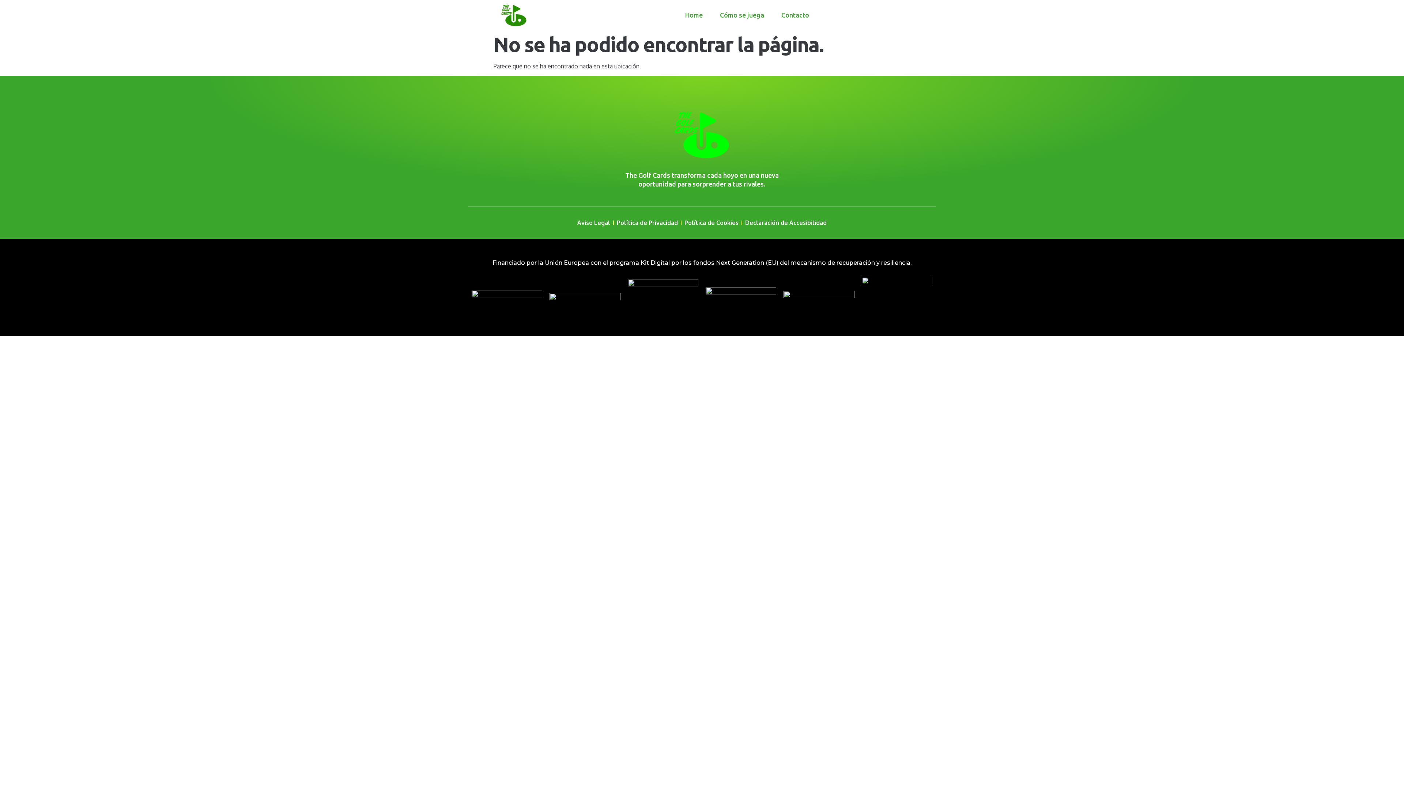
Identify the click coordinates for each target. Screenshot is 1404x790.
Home (694, 15)
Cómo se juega (742, 15)
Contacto (795, 15)
